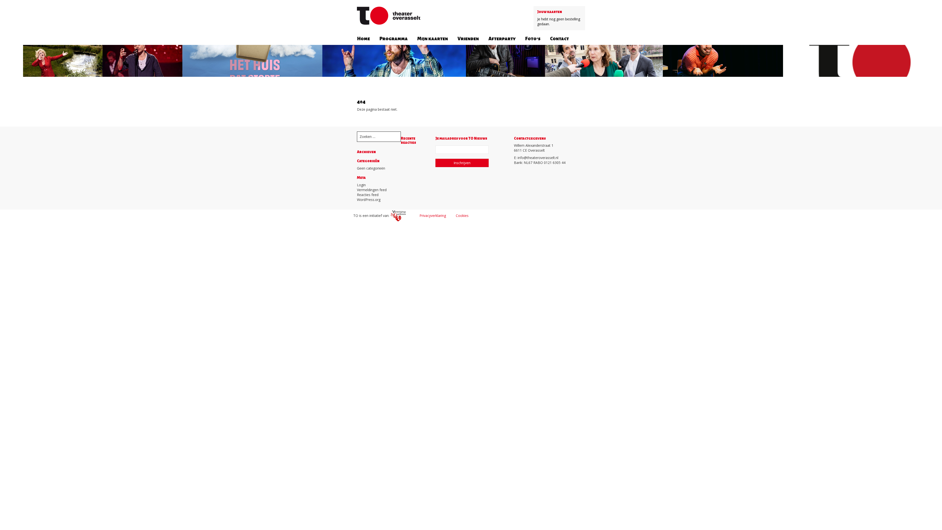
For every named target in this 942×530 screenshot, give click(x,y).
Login (361, 185)
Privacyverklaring (432, 215)
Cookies (462, 215)
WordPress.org (368, 199)
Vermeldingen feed (372, 189)
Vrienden (468, 38)
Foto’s (532, 38)
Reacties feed (368, 194)
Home (363, 38)
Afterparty (502, 38)
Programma (393, 38)
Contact (559, 38)
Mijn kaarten (432, 38)
